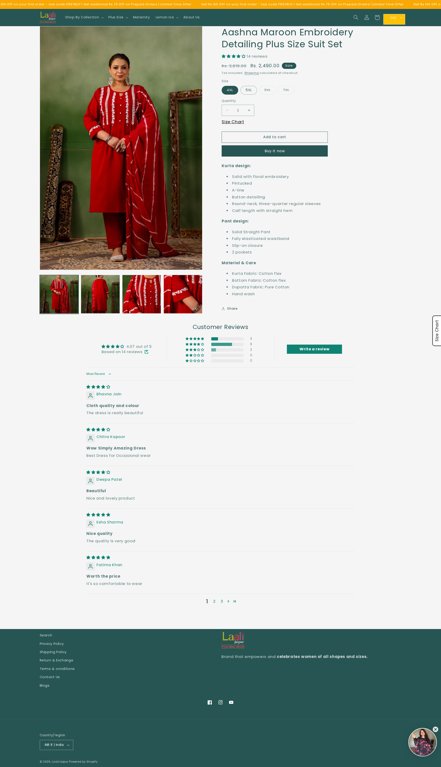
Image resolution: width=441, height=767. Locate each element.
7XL (288, 90)
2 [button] (214, 601)
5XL (249, 90)
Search (46, 635)
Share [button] (232, 308)
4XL (230, 90)
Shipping (251, 73)
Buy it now (275, 150)
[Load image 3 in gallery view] (141, 294)
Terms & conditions (57, 668)
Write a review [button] (314, 349)
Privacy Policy (52, 643)
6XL (270, 90)
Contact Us (50, 677)
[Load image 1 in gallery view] (59, 294)
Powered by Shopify (83, 762)
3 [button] (221, 601)
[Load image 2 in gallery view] (100, 294)
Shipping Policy (53, 652)
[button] (83, 17)
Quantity (229, 100)
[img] (98, 387)
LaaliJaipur (60, 762)
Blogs (45, 685)
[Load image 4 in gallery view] (183, 294)
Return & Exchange (57, 660)
